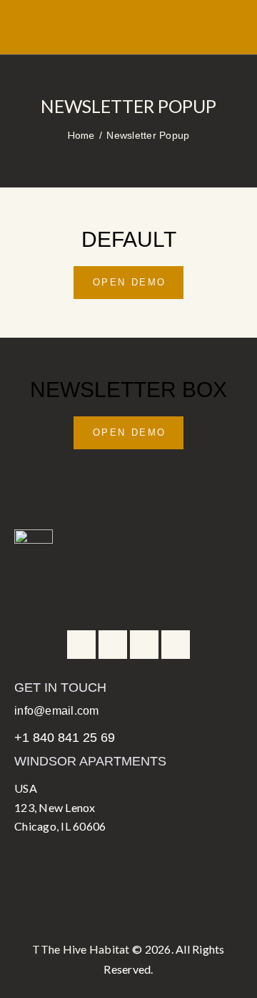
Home (81, 135)
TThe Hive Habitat (80, 949)
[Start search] (233, 33)
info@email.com (56, 711)
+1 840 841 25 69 (64, 737)
